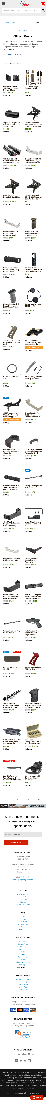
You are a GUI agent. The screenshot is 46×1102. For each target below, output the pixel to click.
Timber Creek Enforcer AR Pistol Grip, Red (33, 668)
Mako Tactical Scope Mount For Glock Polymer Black (32, 633)
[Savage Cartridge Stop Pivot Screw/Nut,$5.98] (12, 622)
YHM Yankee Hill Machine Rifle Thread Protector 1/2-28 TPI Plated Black (11, 706)
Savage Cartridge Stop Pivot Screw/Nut (11, 632)
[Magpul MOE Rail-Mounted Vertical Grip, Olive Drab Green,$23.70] (34, 223)
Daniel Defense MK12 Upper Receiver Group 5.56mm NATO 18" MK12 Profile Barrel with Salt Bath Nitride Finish (12, 779)
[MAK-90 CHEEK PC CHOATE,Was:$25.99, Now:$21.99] (12, 659)
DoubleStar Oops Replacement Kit (31, 87)
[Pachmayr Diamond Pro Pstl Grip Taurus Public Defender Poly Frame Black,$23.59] (34, 695)
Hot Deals (23, 929)
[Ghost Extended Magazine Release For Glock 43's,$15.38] (12, 441)
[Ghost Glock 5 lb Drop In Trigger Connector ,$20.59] (12, 550)
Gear (23, 927)
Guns (23, 917)
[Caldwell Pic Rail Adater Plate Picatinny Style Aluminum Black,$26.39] (12, 731)
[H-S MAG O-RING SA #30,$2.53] (12, 368)
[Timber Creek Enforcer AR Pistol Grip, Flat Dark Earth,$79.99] (12, 332)
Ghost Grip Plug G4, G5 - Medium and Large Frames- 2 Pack (11, 88)
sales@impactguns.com (23, 880)
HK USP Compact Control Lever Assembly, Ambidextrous (31, 561)
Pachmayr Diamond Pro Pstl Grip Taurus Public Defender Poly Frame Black (33, 706)
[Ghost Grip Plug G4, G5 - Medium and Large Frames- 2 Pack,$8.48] (12, 78)
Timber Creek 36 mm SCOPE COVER (33, 305)
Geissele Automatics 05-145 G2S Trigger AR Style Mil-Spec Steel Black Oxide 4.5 (33, 198)
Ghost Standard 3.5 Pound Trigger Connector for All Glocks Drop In (10, 234)
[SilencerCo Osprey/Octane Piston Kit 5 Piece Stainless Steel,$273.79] (34, 731)
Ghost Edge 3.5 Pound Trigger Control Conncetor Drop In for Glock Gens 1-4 (33, 416)
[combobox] (21, 10)
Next (39, 800)
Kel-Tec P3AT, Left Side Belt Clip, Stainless (33, 378)
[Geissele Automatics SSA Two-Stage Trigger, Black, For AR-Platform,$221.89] (34, 114)
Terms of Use (23, 984)
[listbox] (18, 64)
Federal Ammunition (23, 962)
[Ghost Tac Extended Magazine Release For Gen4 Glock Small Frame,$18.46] (12, 586)
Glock (23, 954)
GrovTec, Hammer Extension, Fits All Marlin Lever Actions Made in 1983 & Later (34, 270)
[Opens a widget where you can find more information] (37, 1098)
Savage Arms (23, 944)
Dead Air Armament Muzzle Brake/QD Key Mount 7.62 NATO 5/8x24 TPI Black (11, 270)
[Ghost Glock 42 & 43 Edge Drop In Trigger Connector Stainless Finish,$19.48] (34, 150)
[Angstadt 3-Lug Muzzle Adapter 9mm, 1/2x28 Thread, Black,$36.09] (12, 114)
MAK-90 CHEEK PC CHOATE (10, 668)
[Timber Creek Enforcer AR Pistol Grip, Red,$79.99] (34, 659)
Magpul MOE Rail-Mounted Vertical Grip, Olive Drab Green (33, 233)
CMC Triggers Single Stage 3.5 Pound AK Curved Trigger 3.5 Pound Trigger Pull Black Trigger (12, 416)
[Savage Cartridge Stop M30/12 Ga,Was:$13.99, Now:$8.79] (34, 477)
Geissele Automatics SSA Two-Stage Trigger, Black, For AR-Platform (33, 124)
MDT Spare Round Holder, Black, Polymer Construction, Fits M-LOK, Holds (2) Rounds (33, 343)
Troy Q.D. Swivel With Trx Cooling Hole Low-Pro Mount (33, 778)
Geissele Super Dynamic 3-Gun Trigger (11, 196)
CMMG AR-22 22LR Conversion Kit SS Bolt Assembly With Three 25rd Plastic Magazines (12, 161)
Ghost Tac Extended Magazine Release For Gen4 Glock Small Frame (11, 597)
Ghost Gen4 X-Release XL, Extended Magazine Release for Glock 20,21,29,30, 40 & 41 (33, 452)
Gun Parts (23, 922)
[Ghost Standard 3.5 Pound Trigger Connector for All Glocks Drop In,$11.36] (12, 223)
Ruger (23, 952)
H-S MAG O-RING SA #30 (10, 378)
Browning (23, 941)
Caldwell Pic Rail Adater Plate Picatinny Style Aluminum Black (11, 741)
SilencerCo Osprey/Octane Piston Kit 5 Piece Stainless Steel (33, 742)
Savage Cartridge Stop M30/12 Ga (33, 486)
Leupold (23, 959)
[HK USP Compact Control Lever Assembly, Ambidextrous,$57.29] (34, 550)
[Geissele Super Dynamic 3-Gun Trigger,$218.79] (12, 187)
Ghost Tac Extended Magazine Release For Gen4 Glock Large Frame (11, 524)
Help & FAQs (23, 982)
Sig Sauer (23, 949)
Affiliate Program (23, 905)
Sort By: (7, 64)
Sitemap (23, 902)
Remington (23, 965)
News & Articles (23, 894)
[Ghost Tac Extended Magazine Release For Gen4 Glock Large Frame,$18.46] (12, 513)
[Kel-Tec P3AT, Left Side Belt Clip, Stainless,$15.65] (34, 368)
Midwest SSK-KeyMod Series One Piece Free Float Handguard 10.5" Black (33, 597)
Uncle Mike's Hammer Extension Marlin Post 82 (33, 524)
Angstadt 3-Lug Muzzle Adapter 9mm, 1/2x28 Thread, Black (11, 124)
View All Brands (23, 967)
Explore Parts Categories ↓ (13, 54)
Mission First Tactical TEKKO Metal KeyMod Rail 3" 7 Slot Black (11, 487)
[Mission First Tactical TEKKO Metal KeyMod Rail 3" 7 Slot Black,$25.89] (12, 477)
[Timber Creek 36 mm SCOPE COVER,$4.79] (34, 296)
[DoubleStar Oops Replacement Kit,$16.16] (34, 78)
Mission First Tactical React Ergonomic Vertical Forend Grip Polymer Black (11, 307)
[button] (23, 23)
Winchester (23, 957)
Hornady (23, 947)
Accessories (23, 924)
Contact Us (23, 990)
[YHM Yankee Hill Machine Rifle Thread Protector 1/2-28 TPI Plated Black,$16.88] (12, 695)
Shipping (23, 899)
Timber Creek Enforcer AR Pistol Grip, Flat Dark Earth (11, 342)
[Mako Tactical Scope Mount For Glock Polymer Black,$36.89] (34, 622)
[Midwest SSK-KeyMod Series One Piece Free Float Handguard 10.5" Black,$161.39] (34, 586)
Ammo (23, 919)
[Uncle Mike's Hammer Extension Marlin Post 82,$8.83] (34, 513)
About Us (23, 897)
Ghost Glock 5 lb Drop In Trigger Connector (11, 559)
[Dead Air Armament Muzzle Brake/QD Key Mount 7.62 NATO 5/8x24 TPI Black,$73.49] (12, 259)
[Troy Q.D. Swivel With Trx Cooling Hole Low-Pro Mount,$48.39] (34, 768)
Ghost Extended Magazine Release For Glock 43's (11, 451)
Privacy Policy (23, 987)
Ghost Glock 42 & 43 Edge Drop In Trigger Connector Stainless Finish (33, 161)
